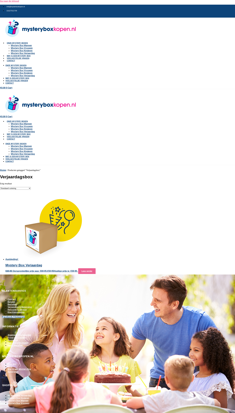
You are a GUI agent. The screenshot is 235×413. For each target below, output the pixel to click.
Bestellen (12, 304)
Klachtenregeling (16, 312)
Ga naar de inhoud (9, 1)
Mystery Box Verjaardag (23, 75)
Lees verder (86, 271)
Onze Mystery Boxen (17, 43)
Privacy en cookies (17, 337)
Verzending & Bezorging (20, 307)
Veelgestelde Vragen (18, 58)
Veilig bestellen (15, 345)
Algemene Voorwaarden (19, 335)
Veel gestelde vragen (18, 343)
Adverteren (13, 371)
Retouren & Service (17, 309)
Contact (11, 61)
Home (3, 170)
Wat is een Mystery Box (17, 78)
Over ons (12, 364)
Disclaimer (13, 340)
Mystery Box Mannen (21, 45)
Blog (10, 366)
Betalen (11, 302)
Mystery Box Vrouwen (22, 48)
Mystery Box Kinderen (22, 50)
